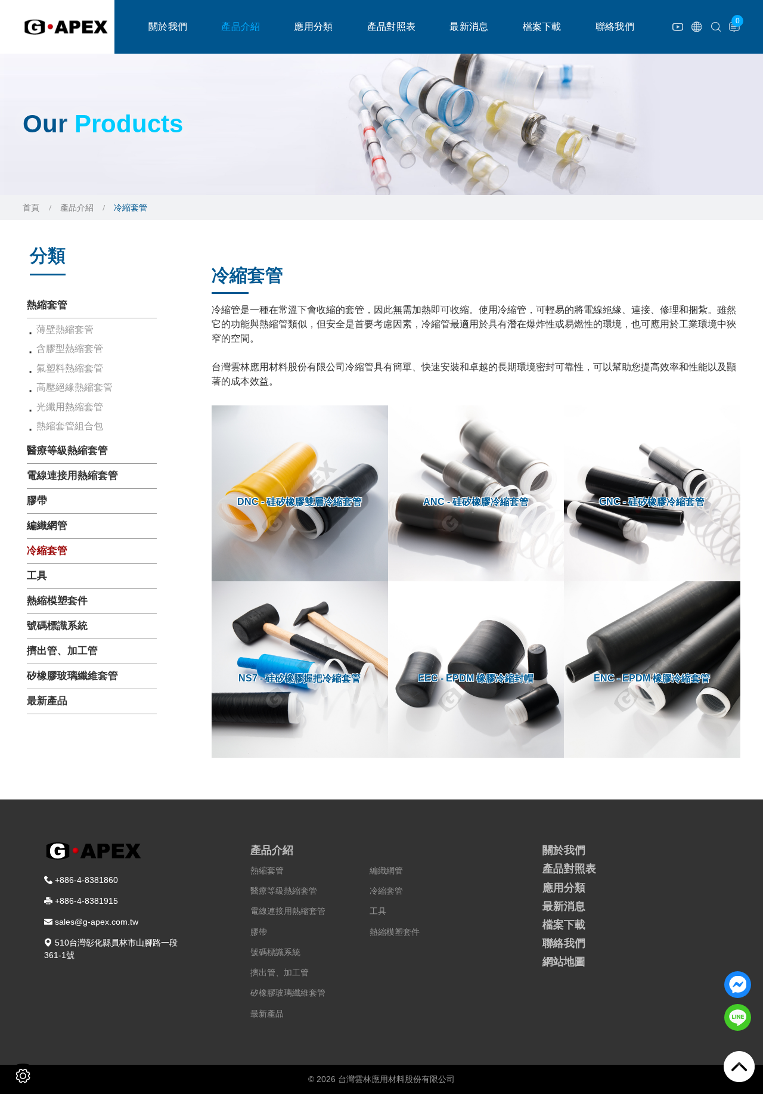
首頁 (31, 207)
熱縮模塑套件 (57, 600)
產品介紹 (240, 26)
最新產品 (47, 700)
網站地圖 (563, 962)
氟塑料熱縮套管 (69, 368)
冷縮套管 (47, 550)
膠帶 (37, 500)
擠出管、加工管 (62, 650)
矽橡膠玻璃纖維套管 (72, 675)
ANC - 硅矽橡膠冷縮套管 (476, 502)
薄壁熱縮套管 (65, 329)
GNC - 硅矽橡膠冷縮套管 (652, 502)
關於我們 (167, 26)
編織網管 (47, 525)
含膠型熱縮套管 (69, 348)
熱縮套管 (47, 305)
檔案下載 (542, 26)
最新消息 (468, 26)
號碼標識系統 (57, 625)
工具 (37, 575)
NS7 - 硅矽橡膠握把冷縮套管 (299, 678)
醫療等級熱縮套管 (67, 450)
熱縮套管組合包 (69, 426)
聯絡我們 (614, 26)
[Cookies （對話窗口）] (23, 1076)
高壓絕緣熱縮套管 (74, 387)
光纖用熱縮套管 (69, 407)
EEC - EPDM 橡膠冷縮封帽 (476, 678)
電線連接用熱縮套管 (72, 475)
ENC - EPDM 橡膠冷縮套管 (652, 678)
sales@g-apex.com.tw (96, 921)
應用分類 (313, 26)
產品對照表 (391, 26)
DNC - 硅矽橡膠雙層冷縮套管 (299, 502)
